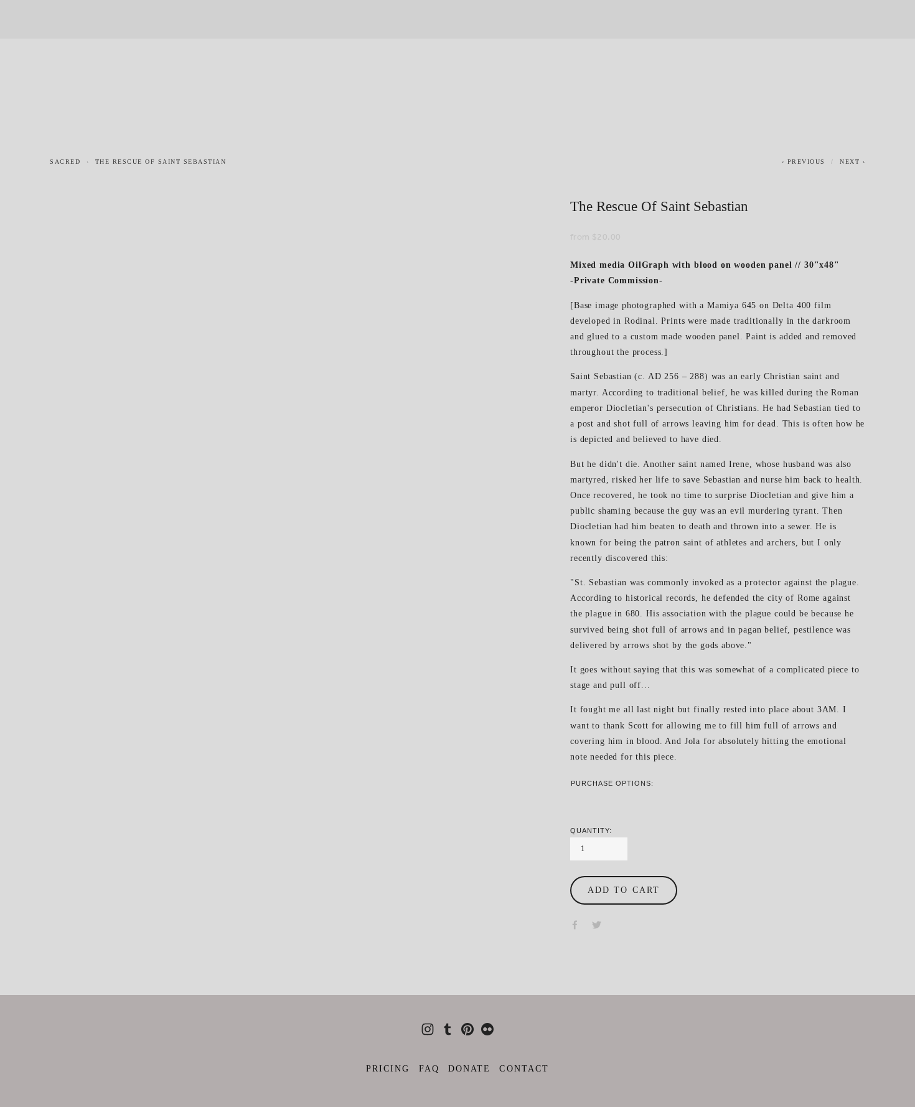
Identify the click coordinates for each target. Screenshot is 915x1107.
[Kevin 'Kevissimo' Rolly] (427, 1029)
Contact (524, 1068)
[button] (623, 890)
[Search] (154, 19)
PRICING (388, 1068)
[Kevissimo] (467, 1029)
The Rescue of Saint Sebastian (161, 161)
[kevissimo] (447, 1029)
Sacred (65, 161)
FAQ (429, 1068)
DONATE (469, 1068)
